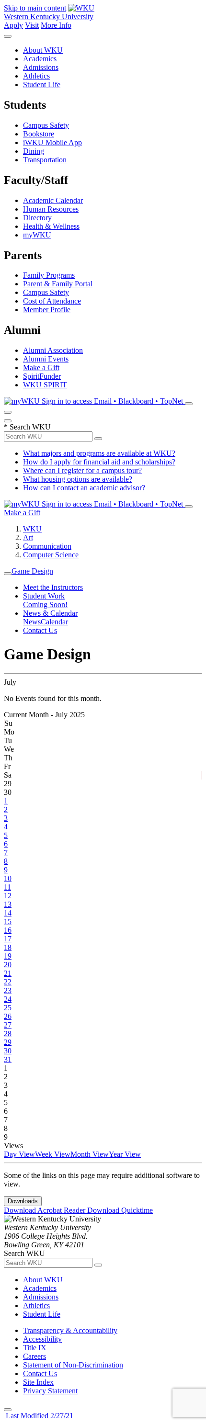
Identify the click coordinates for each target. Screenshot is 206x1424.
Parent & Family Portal (57, 284)
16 (7, 930)
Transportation (45, 160)
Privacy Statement (50, 1391)
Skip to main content (35, 8)
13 (7, 904)
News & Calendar (50, 613)
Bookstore (38, 134)
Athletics (36, 76)
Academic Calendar (53, 200)
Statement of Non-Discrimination (73, 1365)
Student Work (44, 596)
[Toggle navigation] (7, 573)
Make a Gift (41, 367)
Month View (89, 1154)
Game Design (32, 571)
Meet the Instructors (53, 587)
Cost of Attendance (52, 301)
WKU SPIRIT (45, 385)
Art (28, 537)
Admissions (40, 67)
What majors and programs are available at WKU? (99, 453)
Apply (13, 25)
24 (7, 999)
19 (7, 956)
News (32, 622)
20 (7, 965)
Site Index (38, 1382)
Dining (33, 151)
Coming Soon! (45, 604)
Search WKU (27, 427)
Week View (52, 1154)
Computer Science (51, 555)
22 (7, 982)
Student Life (41, 84)
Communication (47, 546)
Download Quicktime (120, 1210)
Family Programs (49, 275)
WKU (32, 529)
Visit (32, 25)
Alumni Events (46, 359)
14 (7, 913)
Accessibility (42, 1339)
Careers (34, 1356)
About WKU (43, 50)
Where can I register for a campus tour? (82, 470)
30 (7, 1051)
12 (7, 896)
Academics (40, 59)
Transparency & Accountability (70, 1330)
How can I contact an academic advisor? (84, 488)
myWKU (37, 235)
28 (7, 1033)
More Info (56, 25)
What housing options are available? (77, 479)
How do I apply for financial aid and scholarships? (99, 462)
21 (7, 973)
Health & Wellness (51, 226)
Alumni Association (53, 350)
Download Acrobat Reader (45, 1210)
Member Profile (46, 309)
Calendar (54, 622)
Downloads (23, 1201)
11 (7, 887)
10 (7, 878)
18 (7, 947)
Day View (19, 1154)
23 (7, 990)
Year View (125, 1154)
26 (7, 1016)
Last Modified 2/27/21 (38, 1416)
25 (7, 1008)
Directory (37, 218)
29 (7, 1042)
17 (7, 939)
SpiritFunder (42, 376)
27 (7, 1025)
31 (7, 1059)
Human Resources (51, 209)
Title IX (34, 1348)
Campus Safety (46, 125)
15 (7, 921)
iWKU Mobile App (52, 142)
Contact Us (40, 630)
